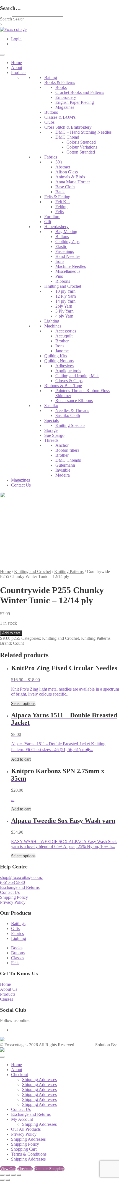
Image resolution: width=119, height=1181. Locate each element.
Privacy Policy (12, 902)
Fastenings (64, 251)
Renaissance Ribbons (74, 400)
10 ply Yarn (65, 291)
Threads (51, 440)
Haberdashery (56, 226)
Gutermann (65, 465)
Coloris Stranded (81, 142)
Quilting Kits (55, 355)
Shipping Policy (14, 897)
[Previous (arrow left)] (2, 1180)
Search (6, 19)
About (16, 67)
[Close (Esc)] (19, 1175)
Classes (17, 957)
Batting (50, 77)
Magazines (64, 107)
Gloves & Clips (68, 380)
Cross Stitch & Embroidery (68, 127)
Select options (23, 703)
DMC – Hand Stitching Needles (83, 132)
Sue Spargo (54, 435)
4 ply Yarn (64, 316)
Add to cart (11, 633)
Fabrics (50, 157)
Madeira (62, 475)
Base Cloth (65, 186)
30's (58, 162)
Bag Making (66, 231)
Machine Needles (70, 266)
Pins (59, 276)
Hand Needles (67, 256)
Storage (51, 430)
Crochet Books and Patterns (79, 92)
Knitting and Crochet (62, 286)
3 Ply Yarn (64, 311)
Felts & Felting (57, 196)
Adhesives (64, 365)
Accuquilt (64, 336)
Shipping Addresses (39, 1079)
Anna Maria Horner (72, 181)
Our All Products (26, 1129)
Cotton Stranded (80, 152)
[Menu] (2, 55)
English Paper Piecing (74, 102)
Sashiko (51, 405)
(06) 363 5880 (12, 882)
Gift (47, 221)
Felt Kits (62, 201)
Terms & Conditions (28, 1154)
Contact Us (21, 485)
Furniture (52, 216)
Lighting (51, 321)
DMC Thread (67, 137)
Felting (61, 206)
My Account (22, 1119)
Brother (62, 341)
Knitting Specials (70, 425)
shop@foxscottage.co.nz (21, 877)
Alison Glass (66, 172)
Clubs (49, 122)
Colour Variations (81, 147)
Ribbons (62, 281)
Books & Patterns (59, 82)
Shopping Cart (24, 1149)
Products (18, 72)
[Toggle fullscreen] (8, 1175)
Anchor (62, 445)
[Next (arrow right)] (8, 1180)
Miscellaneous (67, 271)
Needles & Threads (72, 410)
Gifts (15, 928)
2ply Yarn (63, 306)
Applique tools (68, 370)
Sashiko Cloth (67, 415)
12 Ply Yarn (65, 296)
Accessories (65, 331)
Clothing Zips (67, 241)
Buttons (51, 112)
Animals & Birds (70, 177)
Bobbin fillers (67, 450)
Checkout (19, 1074)
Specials (51, 420)
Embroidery (65, 97)
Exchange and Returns (20, 887)
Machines (52, 326)
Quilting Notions (59, 360)
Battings (18, 923)
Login (16, 38)
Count (18, 643)
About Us (8, 989)
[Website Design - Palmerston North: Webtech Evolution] (2, 1050)
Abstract (62, 167)
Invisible (62, 470)
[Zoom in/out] (2, 1175)
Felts (59, 211)
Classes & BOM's (60, 117)
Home (16, 62)
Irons (59, 261)
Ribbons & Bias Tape (63, 385)
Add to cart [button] (21, 759)
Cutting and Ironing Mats (77, 375)
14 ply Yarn (65, 301)
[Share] (13, 1175)
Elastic (61, 246)
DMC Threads (68, 460)
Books (61, 87)
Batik (60, 191)
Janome (62, 350)
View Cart (8, 1169)
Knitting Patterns (69, 571)
